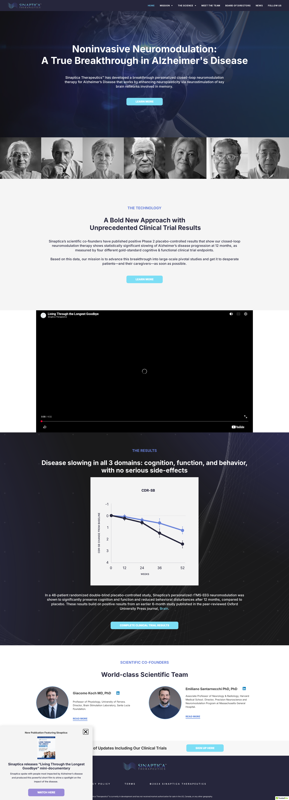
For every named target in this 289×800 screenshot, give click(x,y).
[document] (144, 400)
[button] (85, 731)
